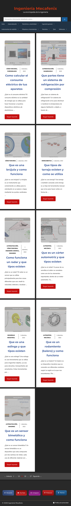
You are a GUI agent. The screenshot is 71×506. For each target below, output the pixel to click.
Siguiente (37, 476)
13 (19, 476)
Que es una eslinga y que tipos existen (17, 346)
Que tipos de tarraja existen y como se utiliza (53, 170)
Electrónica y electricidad (29, 24)
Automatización (12, 24)
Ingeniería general (47, 24)
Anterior (8, 476)
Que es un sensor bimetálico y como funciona (16, 435)
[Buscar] (64, 19)
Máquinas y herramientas (29, 29)
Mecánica (45, 29)
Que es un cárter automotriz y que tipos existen (52, 257)
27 (31, 476)
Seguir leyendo (12, 117)
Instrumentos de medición (9, 29)
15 (25, 476)
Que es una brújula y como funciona (16, 170)
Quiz (54, 29)
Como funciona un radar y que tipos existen (16, 262)
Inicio (3, 24)
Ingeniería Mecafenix (35, 8)
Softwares (62, 29)
